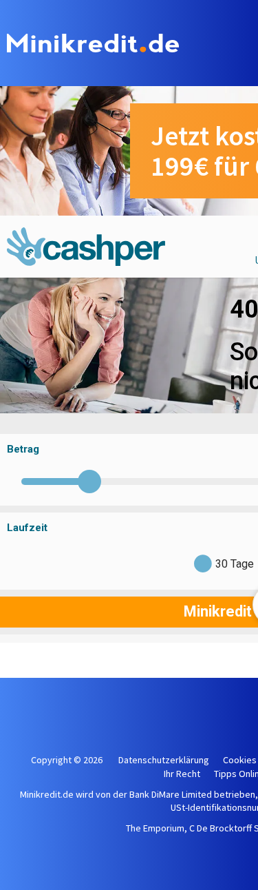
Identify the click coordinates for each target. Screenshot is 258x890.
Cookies (240, 760)
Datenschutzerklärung (163, 760)
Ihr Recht (182, 773)
